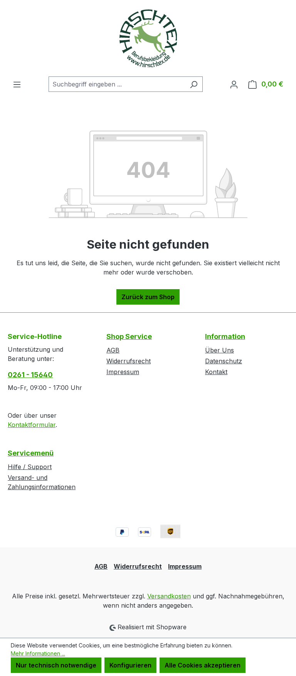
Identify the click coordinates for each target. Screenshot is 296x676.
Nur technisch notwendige (56, 665)
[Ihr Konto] (234, 84)
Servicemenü (31, 453)
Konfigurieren (130, 665)
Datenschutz (223, 361)
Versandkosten (169, 596)
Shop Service (129, 336)
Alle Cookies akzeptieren (202, 665)
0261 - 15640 (30, 375)
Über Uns (219, 350)
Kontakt (216, 372)
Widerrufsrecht (128, 361)
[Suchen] (194, 84)
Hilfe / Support (30, 467)
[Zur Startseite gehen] (148, 38)
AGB (112, 350)
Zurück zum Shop (148, 297)
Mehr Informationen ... (38, 653)
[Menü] (17, 84)
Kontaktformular (32, 425)
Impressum (122, 372)
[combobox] (117, 84)
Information (225, 336)
